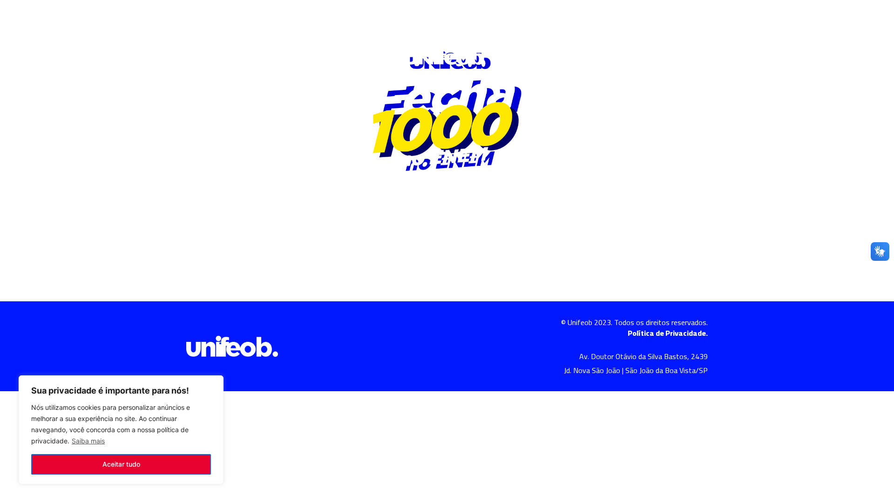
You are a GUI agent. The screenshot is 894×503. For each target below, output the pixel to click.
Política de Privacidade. (668, 333)
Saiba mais (88, 441)
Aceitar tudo (121, 464)
